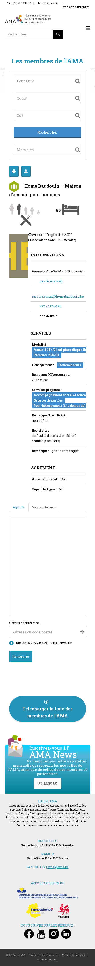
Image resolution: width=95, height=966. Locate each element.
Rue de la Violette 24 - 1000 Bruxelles (44, 643)
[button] (88, 28)
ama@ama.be (58, 867)
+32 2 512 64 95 (50, 306)
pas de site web (50, 281)
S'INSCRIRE (47, 783)
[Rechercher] (58, 34)
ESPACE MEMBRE (76, 7)
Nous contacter (47, 959)
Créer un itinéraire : (24, 623)
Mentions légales (73, 955)
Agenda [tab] (19, 507)
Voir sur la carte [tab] (44, 507)
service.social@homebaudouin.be (58, 296)
